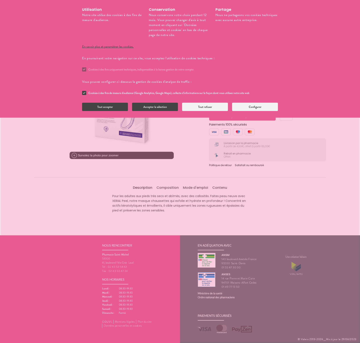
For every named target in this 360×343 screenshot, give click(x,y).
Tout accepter (105, 107)
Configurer (255, 107)
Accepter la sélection (155, 107)
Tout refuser (205, 107)
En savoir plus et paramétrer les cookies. (108, 46)
